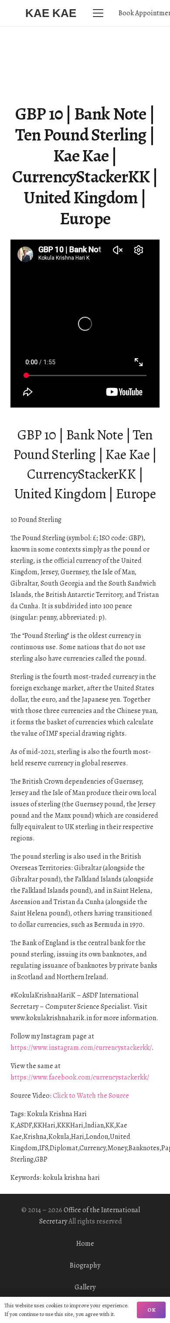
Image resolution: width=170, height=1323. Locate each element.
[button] (98, 13)
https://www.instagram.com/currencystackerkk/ (81, 1047)
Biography (85, 1265)
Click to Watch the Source (91, 1095)
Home (85, 1243)
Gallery (85, 1287)
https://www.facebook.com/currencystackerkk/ (79, 1077)
